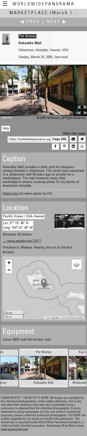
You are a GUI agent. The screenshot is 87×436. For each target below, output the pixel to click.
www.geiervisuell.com (14, 429)
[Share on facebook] (55, 147)
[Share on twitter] (82, 139)
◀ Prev (30, 22)
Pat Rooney (27, 36)
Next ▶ (57, 22)
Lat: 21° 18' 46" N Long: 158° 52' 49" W (18, 225)
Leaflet (47, 317)
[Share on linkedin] (73, 147)
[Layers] (76, 264)
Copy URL (59, 139)
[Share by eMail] (73, 139)
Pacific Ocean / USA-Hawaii (23, 216)
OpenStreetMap (67, 317)
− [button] (8, 270)
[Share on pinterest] (64, 147)
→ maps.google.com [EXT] (22, 241)
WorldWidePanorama (44, 4)
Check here (11, 194)
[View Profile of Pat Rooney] (6, 44)
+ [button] (8, 263)
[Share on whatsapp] (82, 147)
